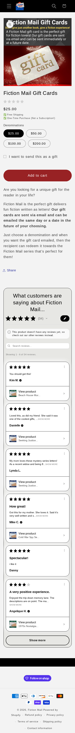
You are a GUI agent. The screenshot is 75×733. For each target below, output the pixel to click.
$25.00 (13, 133)
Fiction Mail (35, 709)
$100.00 (14, 143)
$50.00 (36, 133)
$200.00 (39, 143)
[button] (9, 6)
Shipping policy (52, 721)
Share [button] (11, 270)
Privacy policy (55, 714)
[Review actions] (64, 366)
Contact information (39, 728)
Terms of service (28, 721)
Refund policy (33, 714)
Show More (44, 419)
